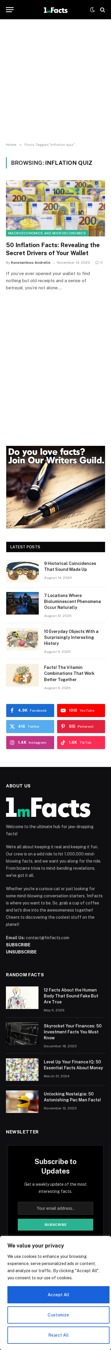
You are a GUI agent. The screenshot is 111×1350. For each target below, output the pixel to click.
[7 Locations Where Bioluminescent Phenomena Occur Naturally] (22, 603)
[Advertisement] (55, 81)
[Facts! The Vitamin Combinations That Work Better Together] (22, 675)
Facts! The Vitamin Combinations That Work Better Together (69, 673)
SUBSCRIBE (18, 944)
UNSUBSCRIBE (21, 952)
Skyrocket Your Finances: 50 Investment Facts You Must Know (73, 1032)
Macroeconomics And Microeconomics (47, 233)
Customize (58, 1315)
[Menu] (10, 9)
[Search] (102, 9)
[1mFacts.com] (55, 9)
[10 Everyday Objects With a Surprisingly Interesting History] (22, 639)
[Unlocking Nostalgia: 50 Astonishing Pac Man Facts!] (22, 1101)
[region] (55, 1293)
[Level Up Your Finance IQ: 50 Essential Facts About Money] (22, 1069)
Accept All (58, 1294)
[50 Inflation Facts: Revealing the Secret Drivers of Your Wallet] (55, 208)
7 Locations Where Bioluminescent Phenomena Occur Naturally (72, 601)
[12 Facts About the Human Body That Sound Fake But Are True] (22, 997)
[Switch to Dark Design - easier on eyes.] (92, 9)
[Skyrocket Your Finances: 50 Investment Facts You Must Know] (22, 1033)
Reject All (58, 1335)
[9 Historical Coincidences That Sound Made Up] (22, 571)
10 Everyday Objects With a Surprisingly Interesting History (71, 637)
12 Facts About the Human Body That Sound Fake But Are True (71, 996)
